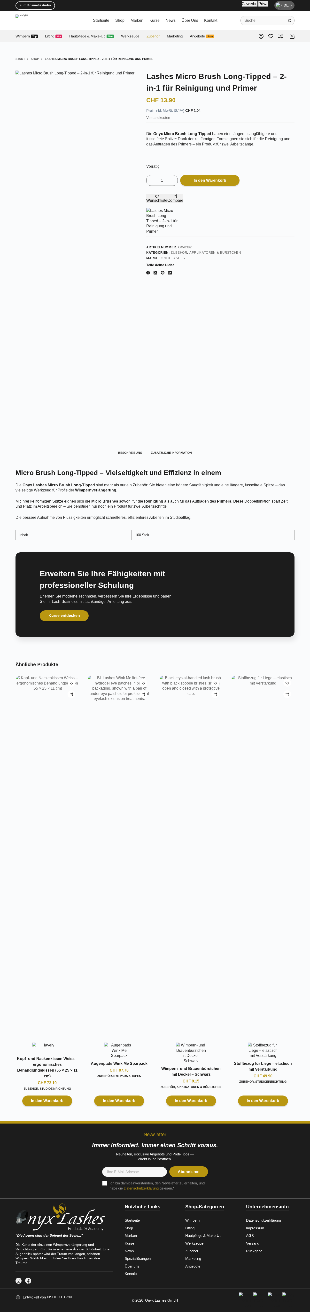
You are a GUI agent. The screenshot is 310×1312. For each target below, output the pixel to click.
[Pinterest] (162, 272)
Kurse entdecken (64, 615)
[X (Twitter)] (155, 272)
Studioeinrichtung (55, 1088)
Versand (252, 1243)
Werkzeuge (130, 36)
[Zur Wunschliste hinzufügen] (71, 683)
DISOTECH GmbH (60, 1297)
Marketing (175, 36)
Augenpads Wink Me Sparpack (119, 1063)
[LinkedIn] (170, 272)
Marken (137, 20)
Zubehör (153, 36)
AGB (250, 1235)
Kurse (154, 20)
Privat (263, 4)
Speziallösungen (138, 1258)
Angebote (201, 36)
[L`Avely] (47, 1048)
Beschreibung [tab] (130, 452)
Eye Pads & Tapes (127, 1076)
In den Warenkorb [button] (47, 1101)
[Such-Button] (289, 20)
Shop (119, 20)
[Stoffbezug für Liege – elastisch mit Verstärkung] (262, 856)
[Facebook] (148, 272)
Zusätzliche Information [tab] (171, 452)
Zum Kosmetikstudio (35, 5)
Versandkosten (158, 117)
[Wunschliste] (270, 36)
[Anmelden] (261, 36)
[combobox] (263, 20)
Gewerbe (249, 4)
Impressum (255, 1228)
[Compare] (280, 36)
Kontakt (210, 20)
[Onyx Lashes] (162, 221)
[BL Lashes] (119, 1050)
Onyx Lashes (173, 258)
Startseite (101, 20)
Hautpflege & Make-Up (91, 36)
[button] (284, 5)
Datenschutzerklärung (141, 1188)
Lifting (53, 36)
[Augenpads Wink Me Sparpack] (119, 856)
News (171, 20)
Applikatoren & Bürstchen (215, 252)
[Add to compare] (71, 694)
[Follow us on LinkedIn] (19, 1281)
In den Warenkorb (210, 180)
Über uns (190, 20)
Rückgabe (254, 1251)
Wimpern (26, 36)
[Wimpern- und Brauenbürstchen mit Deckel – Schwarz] (191, 856)
